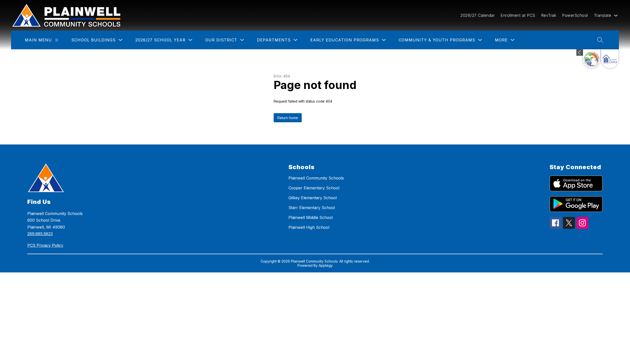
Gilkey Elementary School (312, 197)
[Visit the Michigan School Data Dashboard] (609, 58)
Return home (287, 118)
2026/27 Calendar (477, 15)
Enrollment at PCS (518, 15)
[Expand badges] (579, 52)
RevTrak (548, 15)
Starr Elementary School (311, 207)
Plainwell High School (308, 227)
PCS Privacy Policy (45, 245)
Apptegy (326, 265)
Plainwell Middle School (310, 217)
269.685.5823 (40, 233)
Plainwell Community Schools (316, 178)
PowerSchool (575, 15)
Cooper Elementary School (313, 187)
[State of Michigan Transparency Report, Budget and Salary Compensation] (591, 58)
